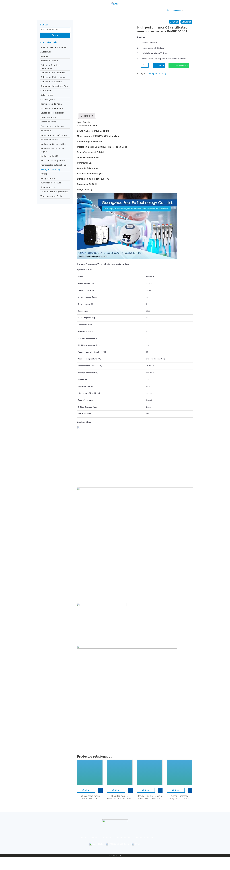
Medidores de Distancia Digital (52, 150)
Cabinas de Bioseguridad (52, 73)
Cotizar (161, 65)
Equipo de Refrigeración (52, 113)
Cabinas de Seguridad (51, 81)
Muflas (43, 174)
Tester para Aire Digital (51, 196)
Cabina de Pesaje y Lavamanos (50, 66)
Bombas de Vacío (49, 61)
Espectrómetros (48, 117)
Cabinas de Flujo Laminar (53, 77)
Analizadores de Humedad (53, 47)
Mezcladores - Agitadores (53, 160)
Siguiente (186, 22)
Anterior (174, 22)
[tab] (87, 116)
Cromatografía (47, 99)
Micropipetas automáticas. (53, 165)
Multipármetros (47, 178)
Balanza (44, 56)
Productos (94, 10)
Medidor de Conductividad (53, 144)
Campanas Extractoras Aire (54, 86)
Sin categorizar (48, 187)
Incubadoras (46, 131)
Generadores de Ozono (52, 126)
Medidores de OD (49, 156)
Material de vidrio (49, 139)
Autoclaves (46, 52)
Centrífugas (46, 90)
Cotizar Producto (181, 65)
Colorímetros (46, 95)
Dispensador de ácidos (51, 108)
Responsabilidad (112, 10)
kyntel (138, 844)
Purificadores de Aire (50, 183)
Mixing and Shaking (50, 169)
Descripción (87, 116)
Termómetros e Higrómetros (54, 192)
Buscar (55, 35)
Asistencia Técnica (134, 10)
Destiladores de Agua (51, 104)
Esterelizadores (48, 122)
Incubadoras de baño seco (53, 135)
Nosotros (80, 10)
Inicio (69, 10)
